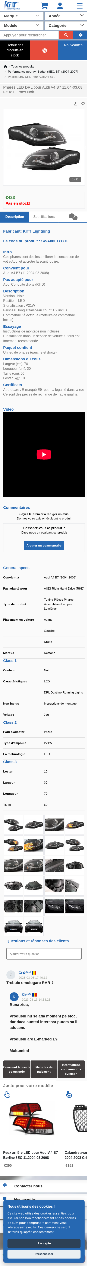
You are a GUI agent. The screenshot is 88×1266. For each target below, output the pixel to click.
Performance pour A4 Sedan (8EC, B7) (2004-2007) (43, 71)
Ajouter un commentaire (44, 545)
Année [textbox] (54, 16)
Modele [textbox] (10, 25)
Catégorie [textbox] (57, 25)
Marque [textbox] (11, 16)
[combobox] (21, 15)
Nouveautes (73, 45)
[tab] (73, 217)
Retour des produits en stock (14, 50)
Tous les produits (22, 66)
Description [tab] (14, 217)
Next (84, 147)
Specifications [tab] (44, 217)
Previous (3, 147)
